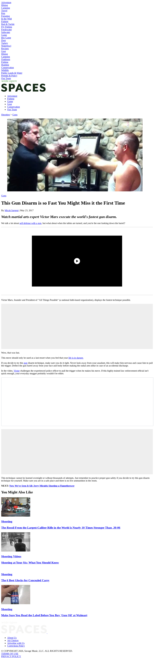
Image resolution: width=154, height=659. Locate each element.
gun (25, 363)
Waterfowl (6, 46)
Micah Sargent (11, 210)
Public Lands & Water (11, 73)
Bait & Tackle (7, 24)
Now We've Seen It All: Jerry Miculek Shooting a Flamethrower (41, 486)
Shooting (5, 114)
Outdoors (5, 59)
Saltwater (5, 32)
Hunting (5, 65)
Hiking (4, 5)
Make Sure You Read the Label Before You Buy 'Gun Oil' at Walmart (44, 615)
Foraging (5, 16)
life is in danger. (75, 358)
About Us (12, 637)
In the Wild (6, 18)
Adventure (6, 2)
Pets (3, 13)
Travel (4, 10)
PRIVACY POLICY (11, 656)
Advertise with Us (16, 643)
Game (4, 35)
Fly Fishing (6, 27)
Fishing (4, 21)
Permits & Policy (9, 75)
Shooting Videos (11, 556)
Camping (5, 8)
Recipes (5, 48)
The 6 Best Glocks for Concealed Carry (25, 580)
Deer (3, 40)
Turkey (4, 43)
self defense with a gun (30, 223)
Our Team (6, 78)
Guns (14, 114)
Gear (3, 51)
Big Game (6, 37)
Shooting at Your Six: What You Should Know (30, 562)
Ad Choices (12, 640)
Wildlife (5, 70)
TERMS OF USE (9, 653)
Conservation (7, 67)
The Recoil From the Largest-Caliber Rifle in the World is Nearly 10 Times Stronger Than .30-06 (60, 527)
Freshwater (6, 29)
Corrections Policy (16, 646)
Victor (17, 370)
